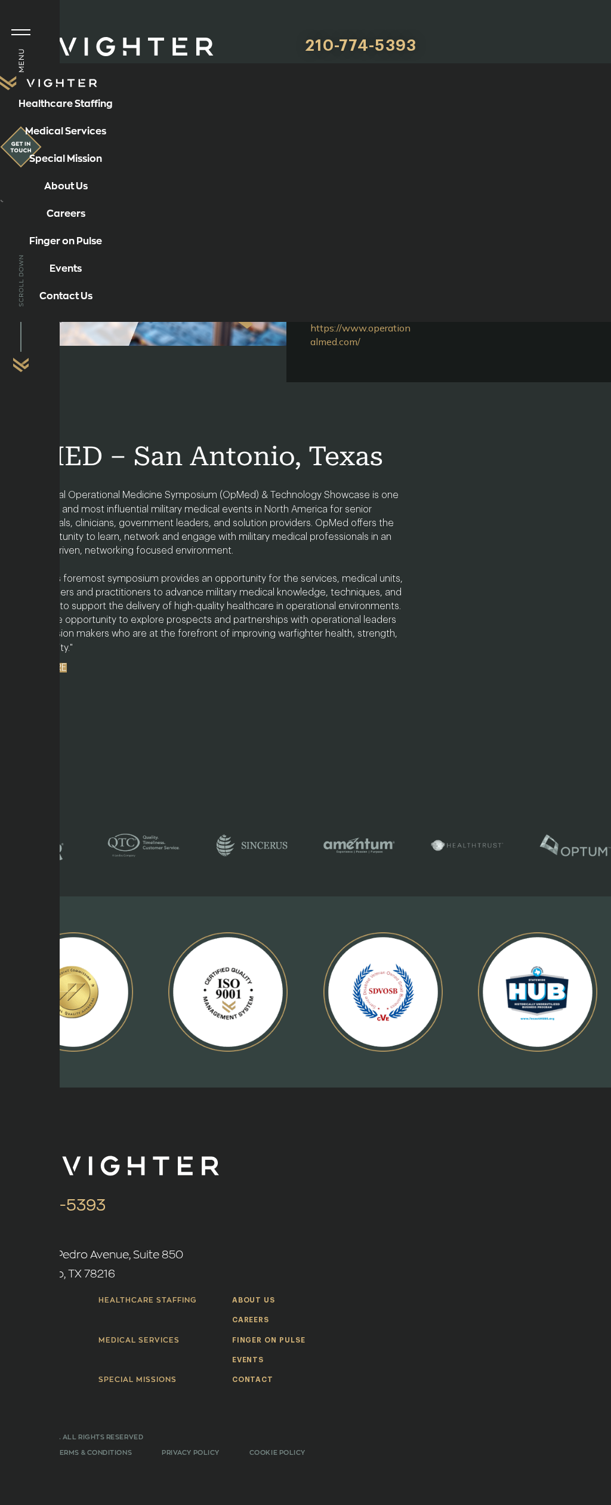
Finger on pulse (269, 1340)
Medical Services (138, 1340)
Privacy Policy (191, 1452)
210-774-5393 (361, 46)
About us (254, 1300)
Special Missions (137, 1379)
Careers (251, 1319)
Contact (253, 1379)
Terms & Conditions (93, 1452)
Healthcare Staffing (147, 1300)
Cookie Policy (277, 1452)
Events (248, 1359)
